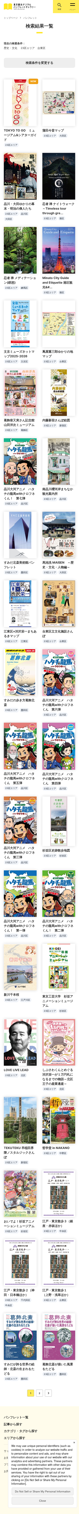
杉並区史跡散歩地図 (56, 850)
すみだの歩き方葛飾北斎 (19, 702)
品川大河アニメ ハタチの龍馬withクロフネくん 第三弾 (19, 852)
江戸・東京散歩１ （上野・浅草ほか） (56, 1292)
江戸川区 (25, 999)
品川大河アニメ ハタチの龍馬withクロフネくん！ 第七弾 (19, 493)
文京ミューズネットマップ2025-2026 (19, 354)
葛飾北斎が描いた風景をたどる (57, 1366)
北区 (23, 1075)
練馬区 (24, 287)
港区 (61, 218)
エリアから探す (14, 1438)
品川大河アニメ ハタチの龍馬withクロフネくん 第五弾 (19, 778)
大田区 (62, 135)
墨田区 (24, 572)
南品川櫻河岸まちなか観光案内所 (57, 491)
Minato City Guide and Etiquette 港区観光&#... (57, 282)
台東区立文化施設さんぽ (57, 633)
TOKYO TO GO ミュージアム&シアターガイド (20, 135)
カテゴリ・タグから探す (21, 1431)
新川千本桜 (11, 994)
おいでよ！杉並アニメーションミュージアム (19, 1223)
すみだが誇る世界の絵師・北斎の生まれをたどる (19, 1368)
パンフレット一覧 (16, 1417)
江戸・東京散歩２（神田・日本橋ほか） (19, 1292)
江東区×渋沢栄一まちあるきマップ (20, 633)
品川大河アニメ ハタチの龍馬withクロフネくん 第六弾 (57, 704)
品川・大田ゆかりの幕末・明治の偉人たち (19, 206)
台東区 (62, 361)
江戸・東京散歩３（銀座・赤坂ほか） (57, 1223)
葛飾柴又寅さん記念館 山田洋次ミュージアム (20, 422)
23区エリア (11, 144)
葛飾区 (24, 430)
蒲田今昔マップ (53, 130)
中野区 (62, 1153)
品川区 (24, 213)
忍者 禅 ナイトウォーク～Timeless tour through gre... (58, 208)
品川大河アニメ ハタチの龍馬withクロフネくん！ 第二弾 (57, 925)
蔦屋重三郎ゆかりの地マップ (57, 354)
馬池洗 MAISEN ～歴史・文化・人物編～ (58, 565)
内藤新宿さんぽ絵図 (56, 420)
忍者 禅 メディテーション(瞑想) (20, 280)
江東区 (24, 641)
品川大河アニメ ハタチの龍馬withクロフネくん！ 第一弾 (19, 925)
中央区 (62, 1231)
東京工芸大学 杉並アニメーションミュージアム (57, 1000)
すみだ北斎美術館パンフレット (19, 565)
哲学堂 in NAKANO (56, 1148)
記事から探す (13, 1424)
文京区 (24, 361)
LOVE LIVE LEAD (16, 1070)
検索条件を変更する (39, 63)
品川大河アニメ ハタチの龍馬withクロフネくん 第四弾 (57, 778)
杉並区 (62, 855)
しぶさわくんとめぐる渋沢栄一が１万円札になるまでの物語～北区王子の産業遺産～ (57, 1077)
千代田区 (25, 1300)
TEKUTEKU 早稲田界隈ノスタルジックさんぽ (19, 1152)
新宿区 (62, 425)
